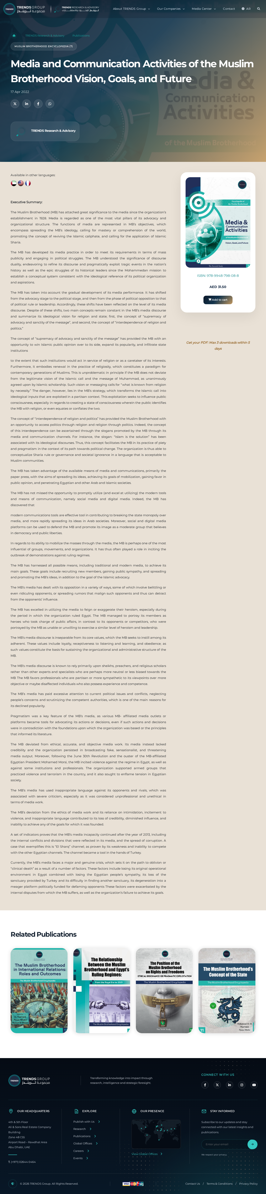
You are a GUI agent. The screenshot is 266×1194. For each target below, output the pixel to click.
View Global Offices (145, 1154)
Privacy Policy (248, 1183)
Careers (78, 1150)
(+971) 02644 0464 (22, 1161)
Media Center (202, 8)
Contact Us (192, 1183)
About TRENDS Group (129, 8)
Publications (81, 35)
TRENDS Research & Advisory (44, 35)
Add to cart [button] (219, 299)
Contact (229, 8)
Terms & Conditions (220, 1183)
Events (78, 1158)
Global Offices (82, 1143)
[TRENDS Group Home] (54, 9)
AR (248, 8)
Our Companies (169, 8)
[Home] (14, 35)
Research (79, 1129)
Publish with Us (83, 1121)
